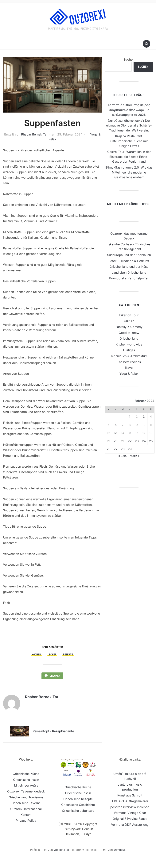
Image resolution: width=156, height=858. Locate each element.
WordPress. (62, 850)
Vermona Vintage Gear (130, 813)
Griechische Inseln (26, 780)
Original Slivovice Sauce (130, 819)
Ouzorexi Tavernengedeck (26, 791)
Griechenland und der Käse (129, 266)
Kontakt (26, 815)
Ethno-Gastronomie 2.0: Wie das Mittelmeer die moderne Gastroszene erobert (128, 172)
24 (144, 441)
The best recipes (129, 362)
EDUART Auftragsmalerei (130, 801)
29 (130, 449)
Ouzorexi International (26, 809)
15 (129, 433)
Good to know (129, 333)
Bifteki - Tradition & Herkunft (129, 261)
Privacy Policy (26, 820)
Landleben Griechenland (129, 272)
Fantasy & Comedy (128, 327)
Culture (129, 321)
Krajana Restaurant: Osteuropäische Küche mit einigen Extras (129, 141)
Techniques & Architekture (129, 356)
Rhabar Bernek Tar (34, 134)
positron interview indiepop (130, 807)
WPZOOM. (120, 850)
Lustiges (129, 350)
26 (109, 449)
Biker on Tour (128, 315)
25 (151, 441)
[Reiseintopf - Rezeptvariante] (19, 731)
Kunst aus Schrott (129, 795)
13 (115, 433)
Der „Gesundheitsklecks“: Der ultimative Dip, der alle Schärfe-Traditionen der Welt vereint (129, 125)
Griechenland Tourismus (26, 797)
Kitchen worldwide (129, 344)
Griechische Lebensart (78, 811)
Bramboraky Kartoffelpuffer (129, 278)
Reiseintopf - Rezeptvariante (53, 731)
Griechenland (128, 338)
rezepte (68, 654)
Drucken (55, 675)
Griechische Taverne (26, 803)
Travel (129, 368)
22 (130, 441)
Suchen (129, 59)
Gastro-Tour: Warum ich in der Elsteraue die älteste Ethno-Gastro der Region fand (129, 156)
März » (135, 456)
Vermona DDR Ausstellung (130, 824)
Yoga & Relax (128, 373)
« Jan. (122, 456)
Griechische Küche (26, 774)
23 (137, 441)
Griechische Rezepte (78, 799)
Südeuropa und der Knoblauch (129, 255)
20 (116, 441)
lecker (52, 654)
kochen (36, 654)
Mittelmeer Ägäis (26, 785)
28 (123, 449)
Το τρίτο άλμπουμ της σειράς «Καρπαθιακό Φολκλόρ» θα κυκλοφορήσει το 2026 (129, 110)
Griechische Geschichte (78, 805)
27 (115, 449)
